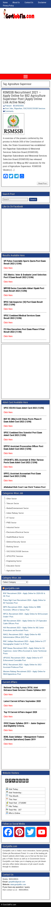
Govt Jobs (9, 108)
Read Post (42, 183)
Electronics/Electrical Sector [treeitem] (18, 532)
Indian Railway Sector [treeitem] (15, 513)
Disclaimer (42, 2)
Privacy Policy (8, 6)
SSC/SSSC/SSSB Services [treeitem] (18, 551)
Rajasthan (18, 108)
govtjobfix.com (12, 588)
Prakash (8, 106)
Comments (9, 111)
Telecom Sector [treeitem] (13, 503)
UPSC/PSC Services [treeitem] (15, 556)
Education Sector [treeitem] (13, 566)
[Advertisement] (25, 46)
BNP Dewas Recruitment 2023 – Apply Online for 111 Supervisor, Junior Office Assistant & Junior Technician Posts (25, 651)
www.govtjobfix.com (18, 884)
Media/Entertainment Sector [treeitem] (18, 508)
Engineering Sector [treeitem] (14, 561)
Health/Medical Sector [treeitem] (15, 537)
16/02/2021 (19, 106)
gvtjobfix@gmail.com (17, 882)
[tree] (25, 534)
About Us (16, 2)
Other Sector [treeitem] (12, 499)
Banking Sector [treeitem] (13, 547)
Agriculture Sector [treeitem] (14, 571)
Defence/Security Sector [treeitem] (16, 542)
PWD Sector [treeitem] (11, 523)
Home (5, 2)
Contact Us (29, 2)
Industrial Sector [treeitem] (13, 527)
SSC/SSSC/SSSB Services (34, 108)
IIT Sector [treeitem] (10, 518)
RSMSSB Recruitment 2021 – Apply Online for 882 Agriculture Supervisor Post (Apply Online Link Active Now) (24, 97)
